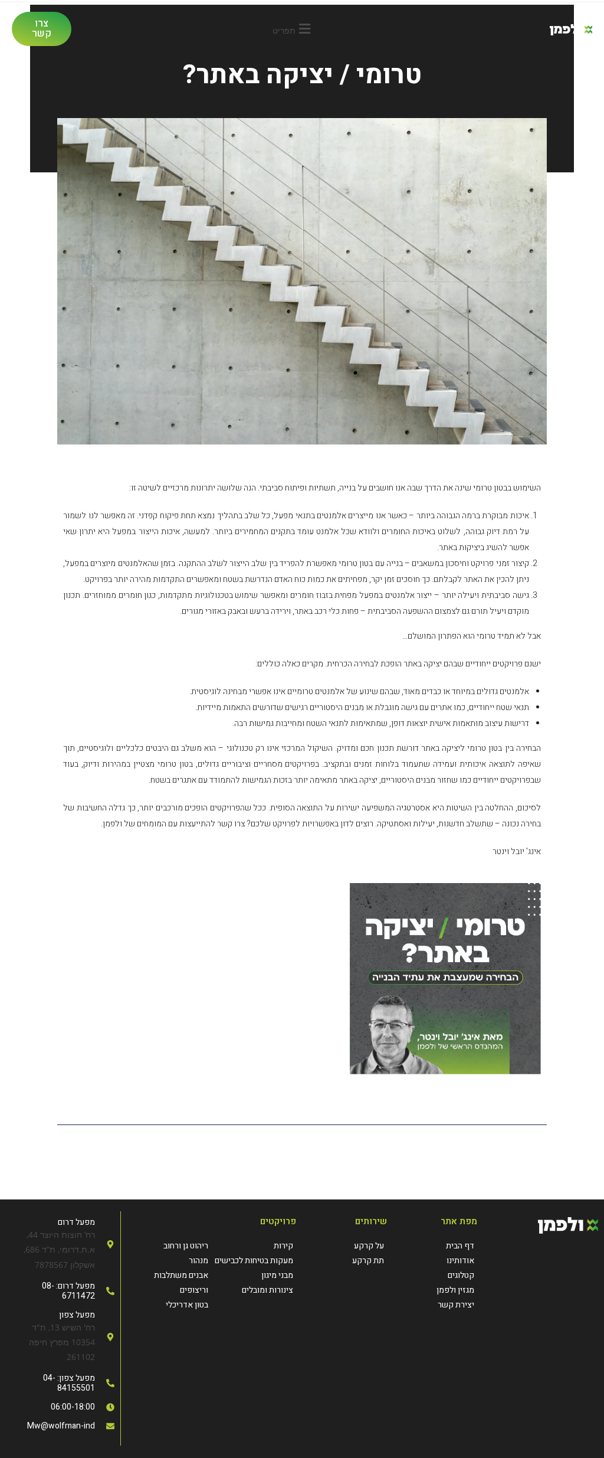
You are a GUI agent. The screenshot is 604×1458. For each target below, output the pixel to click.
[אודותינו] (438, 1260)
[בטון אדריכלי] (169, 1304)
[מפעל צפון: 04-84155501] (60, 1383)
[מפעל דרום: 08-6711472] (60, 1291)
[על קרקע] (347, 1245)
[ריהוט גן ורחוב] (169, 1245)
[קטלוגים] (438, 1275)
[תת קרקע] (347, 1260)
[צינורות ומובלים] (253, 1290)
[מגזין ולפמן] (438, 1290)
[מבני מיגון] (253, 1275)
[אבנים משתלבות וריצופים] (169, 1282)
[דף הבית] (438, 1245)
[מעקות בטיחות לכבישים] (253, 1260)
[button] (293, 29)
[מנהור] (169, 1260)
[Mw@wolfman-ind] (60, 1426)
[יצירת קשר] (438, 1304)
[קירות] (253, 1245)
